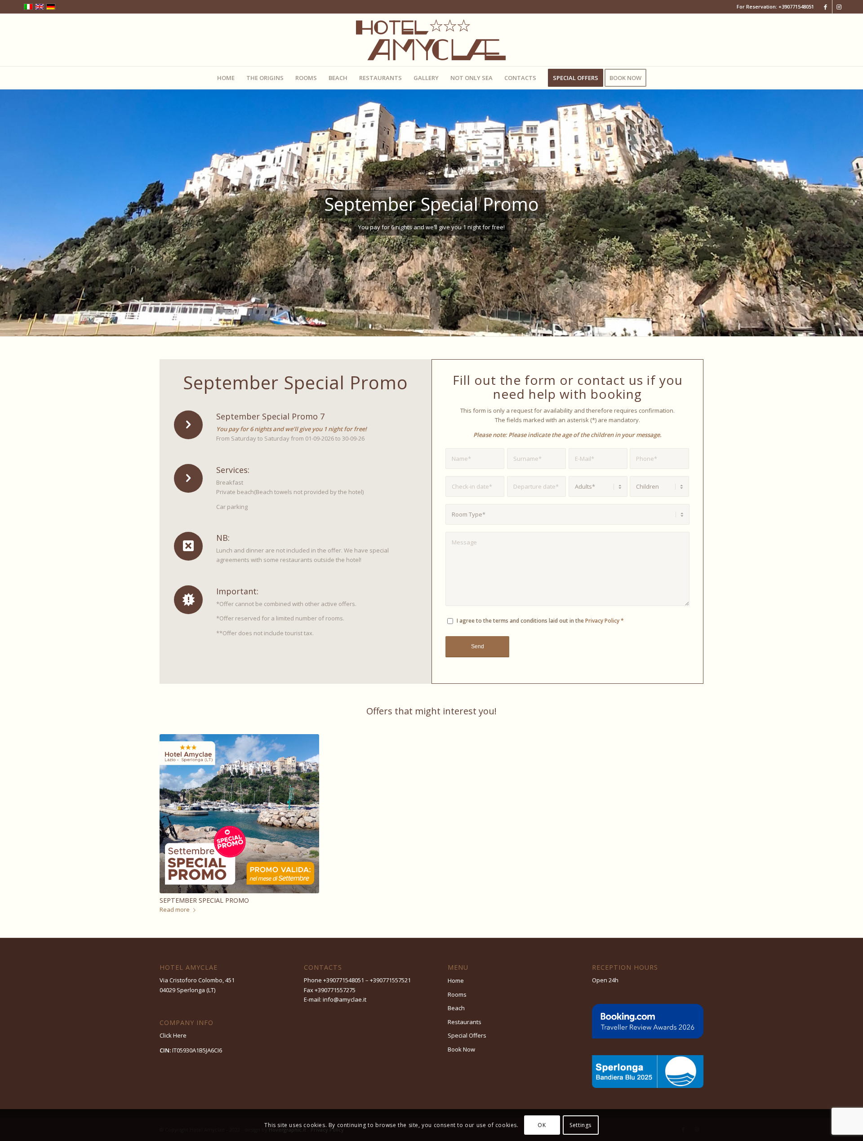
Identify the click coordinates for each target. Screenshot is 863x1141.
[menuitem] (225, 78)
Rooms (457, 994)
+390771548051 (796, 6)
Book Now (461, 1049)
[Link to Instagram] (839, 6)
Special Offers (467, 1035)
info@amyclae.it (344, 999)
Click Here (173, 1035)
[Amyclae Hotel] (431, 40)
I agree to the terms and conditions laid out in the (540, 620)
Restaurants (464, 1022)
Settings (580, 1125)
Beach (456, 1008)
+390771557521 (390, 980)
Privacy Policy (602, 620)
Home (456, 980)
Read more (175, 909)
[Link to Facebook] (825, 6)
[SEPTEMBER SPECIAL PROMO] (239, 814)
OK (542, 1125)
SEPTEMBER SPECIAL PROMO (204, 900)
